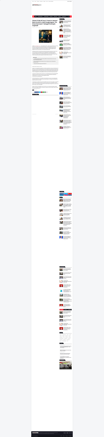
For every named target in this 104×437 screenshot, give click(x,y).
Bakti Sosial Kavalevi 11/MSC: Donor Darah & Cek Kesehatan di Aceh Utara (67, 210)
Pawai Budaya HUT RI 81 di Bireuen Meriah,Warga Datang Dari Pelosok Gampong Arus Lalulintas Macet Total (67, 111)
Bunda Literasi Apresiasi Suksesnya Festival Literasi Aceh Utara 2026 (65, 354)
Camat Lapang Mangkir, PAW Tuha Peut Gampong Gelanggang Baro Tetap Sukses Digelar (65, 347)
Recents (65, 309)
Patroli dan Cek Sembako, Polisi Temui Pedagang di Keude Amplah (67, 57)
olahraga (64, 339)
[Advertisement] (57, 8)
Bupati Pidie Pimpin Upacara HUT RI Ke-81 (40, 63)
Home (33, 1)
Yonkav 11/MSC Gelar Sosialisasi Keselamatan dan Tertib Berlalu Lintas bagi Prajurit (65, 357)
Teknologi (61, 337)
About (35, 1)
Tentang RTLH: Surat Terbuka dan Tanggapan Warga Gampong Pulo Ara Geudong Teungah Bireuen (67, 295)
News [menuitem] (36, 16)
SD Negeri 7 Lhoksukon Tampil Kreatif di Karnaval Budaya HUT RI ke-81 (67, 127)
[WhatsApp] (43, 92)
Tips (63, 337)
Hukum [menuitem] (59, 16)
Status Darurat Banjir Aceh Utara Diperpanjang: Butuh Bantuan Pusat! (67, 22)
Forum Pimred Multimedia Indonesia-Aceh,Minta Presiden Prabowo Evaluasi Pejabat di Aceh (67, 93)
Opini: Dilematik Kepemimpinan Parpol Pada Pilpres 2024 (67, 53)
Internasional (64, 334)
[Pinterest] (41, 92)
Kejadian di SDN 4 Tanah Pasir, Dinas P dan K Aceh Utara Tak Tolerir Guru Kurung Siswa (67, 36)
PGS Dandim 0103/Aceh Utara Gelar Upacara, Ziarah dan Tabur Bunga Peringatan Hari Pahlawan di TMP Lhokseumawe (67, 300)
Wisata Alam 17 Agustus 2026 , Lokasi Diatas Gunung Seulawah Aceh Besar (67, 102)
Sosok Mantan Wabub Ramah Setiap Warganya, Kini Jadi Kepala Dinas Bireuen (67, 305)
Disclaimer (41, 1)
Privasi (47, 1)
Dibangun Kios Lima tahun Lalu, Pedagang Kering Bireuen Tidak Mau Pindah (67, 26)
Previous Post (34, 114)
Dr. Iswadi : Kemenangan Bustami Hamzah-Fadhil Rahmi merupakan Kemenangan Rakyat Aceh (67, 290)
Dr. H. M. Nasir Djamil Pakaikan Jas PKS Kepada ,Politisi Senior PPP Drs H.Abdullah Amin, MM (67, 232)
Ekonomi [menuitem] (51, 16)
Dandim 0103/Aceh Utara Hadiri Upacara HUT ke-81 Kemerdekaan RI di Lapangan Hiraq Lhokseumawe (67, 116)
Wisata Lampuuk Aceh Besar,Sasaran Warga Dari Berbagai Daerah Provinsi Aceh (67, 98)
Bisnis (60, 334)
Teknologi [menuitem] (55, 16)
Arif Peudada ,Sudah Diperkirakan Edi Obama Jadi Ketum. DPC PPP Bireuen (67, 44)
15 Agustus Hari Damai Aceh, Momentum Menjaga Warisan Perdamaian (67, 214)
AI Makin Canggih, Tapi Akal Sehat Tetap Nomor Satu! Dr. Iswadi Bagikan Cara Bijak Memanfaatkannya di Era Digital (67, 205)
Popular (61, 309)
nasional (35, 18)
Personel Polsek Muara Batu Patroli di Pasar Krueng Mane (67, 273)
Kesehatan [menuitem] (64, 16)
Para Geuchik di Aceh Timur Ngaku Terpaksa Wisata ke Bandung (67, 277)
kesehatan (66, 338)
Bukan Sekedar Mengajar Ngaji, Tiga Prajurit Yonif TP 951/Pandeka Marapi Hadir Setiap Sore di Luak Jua (67, 48)
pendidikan (68, 339)
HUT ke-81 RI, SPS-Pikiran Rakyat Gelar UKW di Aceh (67, 106)
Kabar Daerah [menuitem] (46, 16)
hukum (70, 337)
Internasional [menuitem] (40, 16)
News (67, 334)
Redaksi (44, 1)
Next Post (56, 114)
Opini (70, 334)
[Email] (45, 92)
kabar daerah (61, 338)
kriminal (69, 338)
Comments (69, 309)
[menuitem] (33, 16)
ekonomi (67, 337)
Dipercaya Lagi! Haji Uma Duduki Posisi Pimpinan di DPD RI (65, 350)
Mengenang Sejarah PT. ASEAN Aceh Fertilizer (66, 40)
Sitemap (38, 1)
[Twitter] (40, 92)
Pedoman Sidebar (51, 1)
